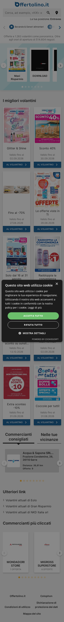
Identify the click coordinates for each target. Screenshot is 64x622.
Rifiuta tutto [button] (33, 325)
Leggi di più (35, 307)
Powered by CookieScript (45, 339)
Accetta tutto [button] (33, 315)
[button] (32, 333)
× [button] (56, 284)
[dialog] (32, 311)
